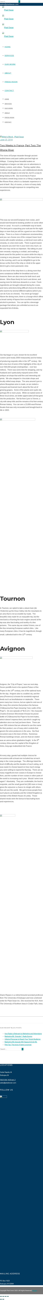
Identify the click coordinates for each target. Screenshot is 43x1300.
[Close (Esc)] (1, 1296)
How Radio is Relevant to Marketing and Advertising (23, 1034)
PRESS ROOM (11, 82)
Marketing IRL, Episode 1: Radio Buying (18, 1036)
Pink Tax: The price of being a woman (18, 1045)
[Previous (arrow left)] (1, 1299)
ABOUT (8, 73)
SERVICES (9, 55)
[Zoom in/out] (8, 1296)
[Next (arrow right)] (3, 1299)
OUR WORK (10, 64)
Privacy (34, 1290)
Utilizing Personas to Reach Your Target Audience (22, 1039)
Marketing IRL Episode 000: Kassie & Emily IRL (21, 1042)
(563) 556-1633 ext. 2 (7, 1080)
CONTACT (9, 90)
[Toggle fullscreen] (5, 1296)
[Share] (3, 1296)
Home (8, 47)
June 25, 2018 (6, 140)
